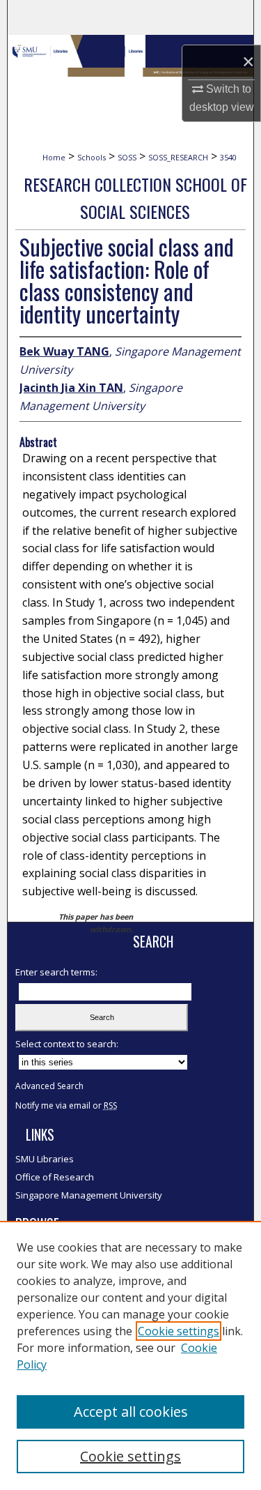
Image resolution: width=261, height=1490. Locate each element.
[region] (130, 1355)
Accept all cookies (131, 1411)
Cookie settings (178, 1331)
